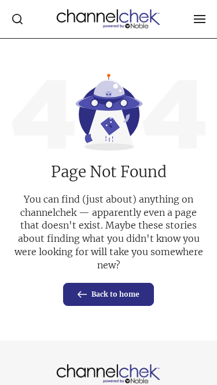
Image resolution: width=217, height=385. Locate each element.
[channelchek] (109, 374)
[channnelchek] (109, 19)
